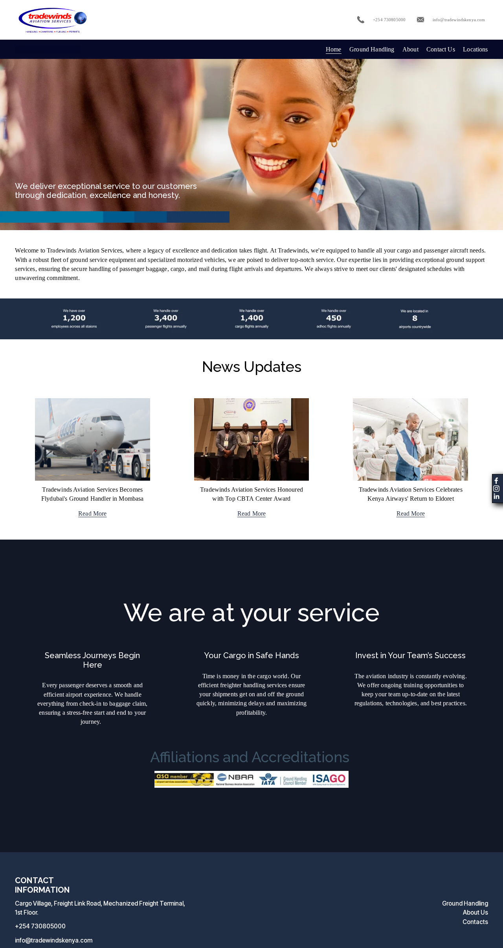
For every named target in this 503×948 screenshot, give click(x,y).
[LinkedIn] (496, 496)
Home (333, 49)
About (410, 49)
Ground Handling (371, 49)
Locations (475, 49)
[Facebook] (496, 481)
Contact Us (440, 49)
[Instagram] (496, 488)
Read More (92, 513)
